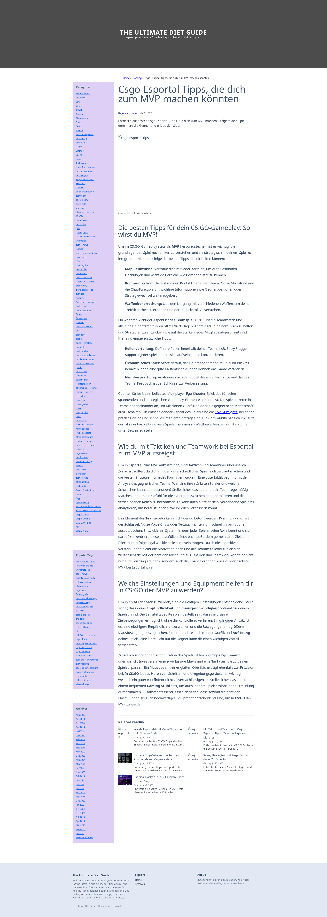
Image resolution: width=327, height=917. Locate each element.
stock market (82, 676)
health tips (81, 224)
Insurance (80, 97)
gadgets (80, 298)
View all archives (84, 837)
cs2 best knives (83, 627)
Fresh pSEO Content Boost (88, 510)
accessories (81, 257)
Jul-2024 (80, 768)
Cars (78, 105)
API (77, 526)
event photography (85, 672)
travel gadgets (83, 404)
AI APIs (79, 216)
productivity (81, 285)
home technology (84, 461)
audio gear (81, 306)
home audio (81, 273)
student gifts (82, 379)
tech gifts (80, 396)
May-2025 (80, 829)
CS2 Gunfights (226, 412)
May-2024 (80, 792)
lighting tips (81, 375)
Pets (78, 126)
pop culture (81, 639)
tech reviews (82, 244)
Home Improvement (85, 167)
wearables (81, 240)
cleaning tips (82, 265)
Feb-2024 (80, 776)
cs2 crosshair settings (86, 598)
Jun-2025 (80, 833)
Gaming (137, 78)
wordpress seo (83, 569)
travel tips (80, 449)
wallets (79, 465)
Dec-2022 (80, 755)
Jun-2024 (80, 780)
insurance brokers (84, 565)
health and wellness (85, 355)
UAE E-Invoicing (83, 522)
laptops (79, 248)
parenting (80, 322)
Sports (79, 154)
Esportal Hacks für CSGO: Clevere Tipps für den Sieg (159, 779)
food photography (84, 606)
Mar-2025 (80, 825)
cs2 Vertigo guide (84, 622)
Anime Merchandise (85, 302)
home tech (81, 494)
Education (80, 142)
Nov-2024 (80, 735)
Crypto (79, 498)
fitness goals (82, 594)
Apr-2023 (80, 719)
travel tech (81, 473)
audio (78, 416)
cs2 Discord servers (85, 635)
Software (80, 150)
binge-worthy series (85, 561)
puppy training (83, 602)
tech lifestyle (82, 477)
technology (81, 195)
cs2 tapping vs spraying (87, 667)
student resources (84, 392)
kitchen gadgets (83, 432)
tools (78, 330)
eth (77, 631)
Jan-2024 (80, 788)
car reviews (81, 573)
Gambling (80, 187)
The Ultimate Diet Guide (163, 32)
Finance (79, 130)
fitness (79, 314)
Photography (82, 118)
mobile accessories (85, 359)
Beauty (79, 159)
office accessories (84, 437)
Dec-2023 (80, 800)
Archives (140, 883)
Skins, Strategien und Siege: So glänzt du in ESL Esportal (227, 757)
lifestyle (79, 261)
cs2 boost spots (83, 680)
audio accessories (84, 326)
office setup (81, 420)
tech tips (80, 293)
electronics (81, 469)
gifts (78, 228)
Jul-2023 (80, 731)
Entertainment (83, 93)
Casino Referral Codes (86, 236)
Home (126, 78)
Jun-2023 (80, 804)
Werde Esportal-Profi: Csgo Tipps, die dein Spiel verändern (158, 731)
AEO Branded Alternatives (88, 506)
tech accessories (84, 171)
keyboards (81, 486)
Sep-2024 (80, 747)
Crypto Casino (82, 514)
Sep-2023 (80, 796)
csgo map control (84, 647)
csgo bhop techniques (86, 643)
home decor (81, 220)
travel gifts (81, 204)
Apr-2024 (80, 727)
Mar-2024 (80, 743)
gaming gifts (82, 232)
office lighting (82, 481)
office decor (81, 371)
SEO (78, 101)
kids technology (83, 383)
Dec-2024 (80, 813)
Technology (81, 163)
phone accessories (85, 212)
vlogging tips (82, 412)
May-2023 (80, 764)
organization (82, 453)
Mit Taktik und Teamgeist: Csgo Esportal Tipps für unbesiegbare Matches (224, 733)
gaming (79, 367)
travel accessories (84, 289)
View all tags (82, 684)
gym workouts (82, 663)
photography (82, 199)
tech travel (81, 334)
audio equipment (84, 277)
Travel (79, 109)
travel (78, 408)
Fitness (79, 122)
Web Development (85, 134)
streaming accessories (86, 387)
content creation (83, 441)
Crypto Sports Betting (86, 490)
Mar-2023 (80, 751)
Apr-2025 (80, 821)
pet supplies (81, 269)
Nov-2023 (80, 772)
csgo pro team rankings (87, 659)
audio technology (84, 342)
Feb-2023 (80, 739)
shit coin (80, 618)
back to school (82, 351)
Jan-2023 (80, 784)
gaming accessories (85, 281)
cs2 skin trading (83, 582)
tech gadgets (82, 175)
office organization (85, 191)
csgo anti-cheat (83, 651)
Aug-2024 (80, 759)
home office (81, 347)
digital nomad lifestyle (86, 578)
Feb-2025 (80, 817)
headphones (82, 457)
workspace (81, 208)
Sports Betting (82, 502)
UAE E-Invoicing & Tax (86, 253)
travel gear (81, 400)
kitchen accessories (85, 424)
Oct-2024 (80, 723)
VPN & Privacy (82, 531)
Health (79, 146)
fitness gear (81, 318)
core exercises (83, 614)
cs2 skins (80, 610)
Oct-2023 (80, 808)
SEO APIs (80, 183)
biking (79, 338)
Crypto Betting (83, 518)
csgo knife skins (83, 655)
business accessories (86, 445)
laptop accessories (85, 363)
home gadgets (83, 428)
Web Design (81, 138)
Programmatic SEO (85, 179)
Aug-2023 (80, 714)
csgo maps (81, 590)
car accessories (83, 310)
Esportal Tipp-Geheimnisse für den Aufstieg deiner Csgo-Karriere (156, 757)
